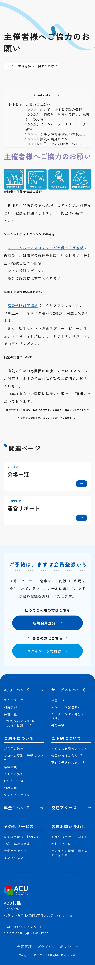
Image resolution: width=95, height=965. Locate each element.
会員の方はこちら (65, 755)
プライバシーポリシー (56, 946)
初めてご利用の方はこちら (71, 748)
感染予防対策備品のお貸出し (55, 133)
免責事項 (24, 946)
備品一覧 (58, 725)
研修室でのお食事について (54, 143)
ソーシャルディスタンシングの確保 (57, 126)
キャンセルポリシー (19, 795)
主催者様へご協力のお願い (27, 104)
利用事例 (10, 707)
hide (56, 95)
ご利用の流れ (14, 748)
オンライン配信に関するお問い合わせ (71, 853)
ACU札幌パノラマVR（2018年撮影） (19, 723)
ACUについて (17, 690)
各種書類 (10, 767)
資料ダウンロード (64, 844)
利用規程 (10, 788)
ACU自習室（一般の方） (22, 837)
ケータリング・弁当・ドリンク (67, 716)
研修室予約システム (66, 762)
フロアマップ (14, 700)
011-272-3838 (13, 933)
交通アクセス (64, 808)
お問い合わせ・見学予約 (69, 837)
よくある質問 (14, 774)
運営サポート (61, 700)
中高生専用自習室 (17, 844)
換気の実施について (48, 138)
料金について (17, 808)
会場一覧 (10, 714)
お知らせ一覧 (14, 781)
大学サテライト (15, 851)
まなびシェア (14, 857)
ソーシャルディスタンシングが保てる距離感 (45, 247)
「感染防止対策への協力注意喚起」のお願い (57, 117)
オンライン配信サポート (69, 707)
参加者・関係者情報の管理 (53, 109)
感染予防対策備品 (23, 305)
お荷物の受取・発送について (24, 757)
